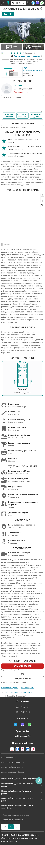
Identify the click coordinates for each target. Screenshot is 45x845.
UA (5, 827)
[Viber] (37, 3)
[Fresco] (8, 3)
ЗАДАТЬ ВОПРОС (23, 679)
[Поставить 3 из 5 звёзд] (17, 53)
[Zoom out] (42, 198)
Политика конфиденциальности (16, 815)
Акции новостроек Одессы (12, 772)
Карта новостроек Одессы (12, 762)
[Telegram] (33, 3)
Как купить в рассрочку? (22, 116)
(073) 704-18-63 (21, 92)
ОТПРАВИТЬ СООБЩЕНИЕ (22, 123)
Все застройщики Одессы (12, 767)
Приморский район (11, 692)
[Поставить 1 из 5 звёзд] (11, 53)
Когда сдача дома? (36, 116)
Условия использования (13, 820)
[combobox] (20, 3)
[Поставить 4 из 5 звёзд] (20, 53)
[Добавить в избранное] (42, 20)
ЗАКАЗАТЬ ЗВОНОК (22, 666)
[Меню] (3, 3)
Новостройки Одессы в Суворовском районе (17, 799)
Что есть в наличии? (9, 116)
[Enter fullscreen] (42, 205)
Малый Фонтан (26, 692)
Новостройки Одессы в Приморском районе (16, 792)
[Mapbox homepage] (5, 244)
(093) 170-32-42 (22, 707)
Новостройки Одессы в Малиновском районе (17, 785)
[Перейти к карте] (5, 56)
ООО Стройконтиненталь (32, 69)
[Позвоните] (29, 3)
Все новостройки (27, 688)
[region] (22, 219)
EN (17, 827)
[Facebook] (17, 749)
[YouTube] (12, 749)
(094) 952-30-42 (23, 712)
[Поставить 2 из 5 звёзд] (14, 53)
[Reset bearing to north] (42, 201)
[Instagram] (22, 749)
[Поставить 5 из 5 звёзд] (23, 53)
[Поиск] (13, 3)
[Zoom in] (42, 194)
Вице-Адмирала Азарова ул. (27, 56)
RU (11, 827)
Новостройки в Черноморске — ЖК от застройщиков (17, 806)
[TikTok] (33, 749)
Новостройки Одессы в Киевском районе (18, 778)
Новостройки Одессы (9, 688)
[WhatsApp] (42, 3)
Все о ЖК (8, 14)
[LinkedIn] (27, 749)
